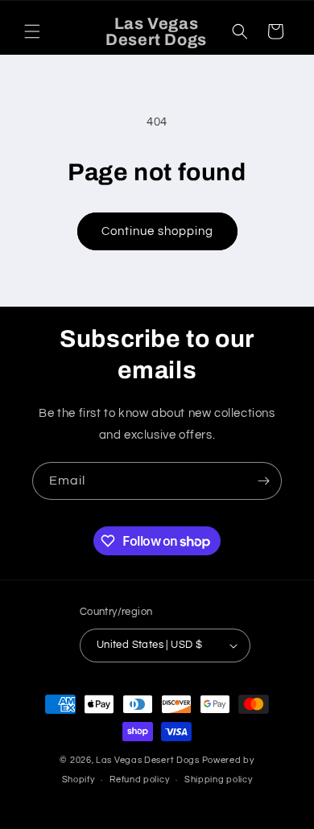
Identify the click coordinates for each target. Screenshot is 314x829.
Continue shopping (157, 231)
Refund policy (139, 779)
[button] (32, 31)
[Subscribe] (263, 481)
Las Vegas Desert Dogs (148, 760)
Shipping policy (218, 779)
